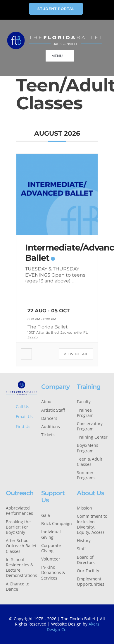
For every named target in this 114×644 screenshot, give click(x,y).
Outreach (19, 493)
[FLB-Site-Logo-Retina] (54, 33)
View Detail (76, 354)
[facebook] (7, 439)
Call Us (22, 406)
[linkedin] (7, 449)
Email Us (24, 416)
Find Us (23, 426)
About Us (90, 493)
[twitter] (16, 439)
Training (89, 386)
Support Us (53, 496)
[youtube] (34, 439)
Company (55, 386)
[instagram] (25, 439)
